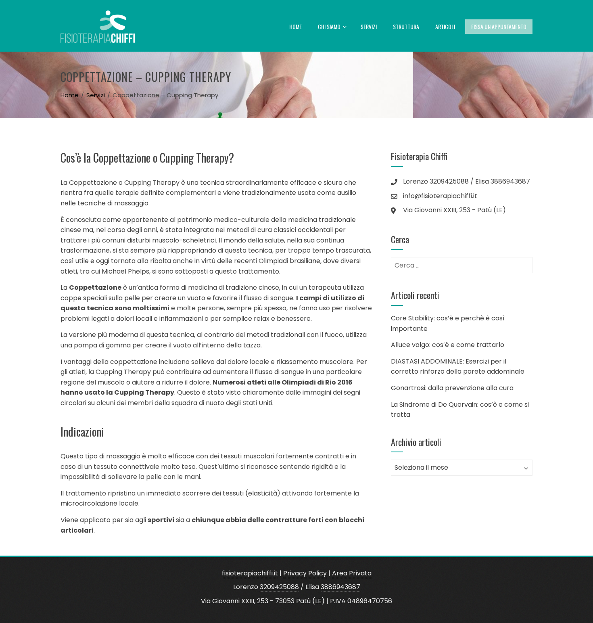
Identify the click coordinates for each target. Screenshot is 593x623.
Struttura (406, 26)
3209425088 (279, 587)
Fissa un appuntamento (498, 26)
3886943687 (340, 587)
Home (295, 26)
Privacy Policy (305, 573)
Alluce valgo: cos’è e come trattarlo (447, 344)
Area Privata (352, 573)
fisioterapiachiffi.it (250, 573)
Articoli (445, 26)
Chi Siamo (329, 26)
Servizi (369, 26)
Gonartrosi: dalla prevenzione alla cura (452, 388)
